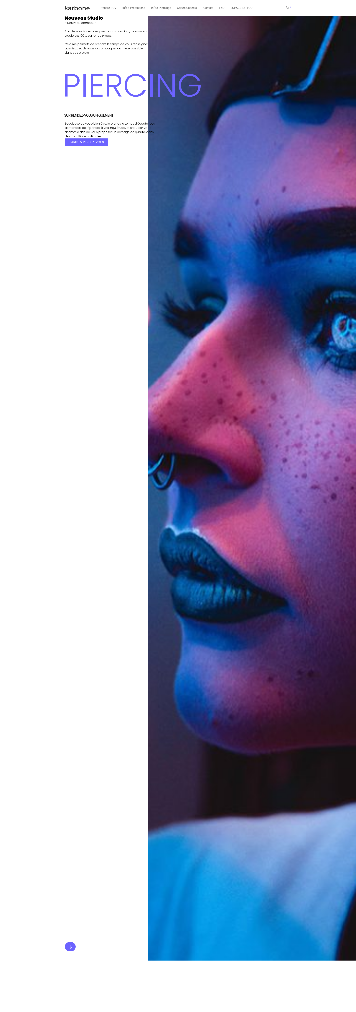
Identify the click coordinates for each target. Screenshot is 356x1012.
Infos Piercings (161, 8)
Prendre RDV (108, 8)
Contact (208, 8)
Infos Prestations (133, 8)
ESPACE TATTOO (241, 8)
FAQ (222, 8)
